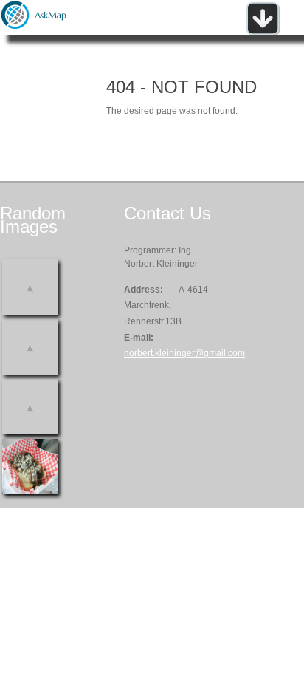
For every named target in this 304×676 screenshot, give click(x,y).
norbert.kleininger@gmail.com (184, 353)
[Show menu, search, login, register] (262, 32)
